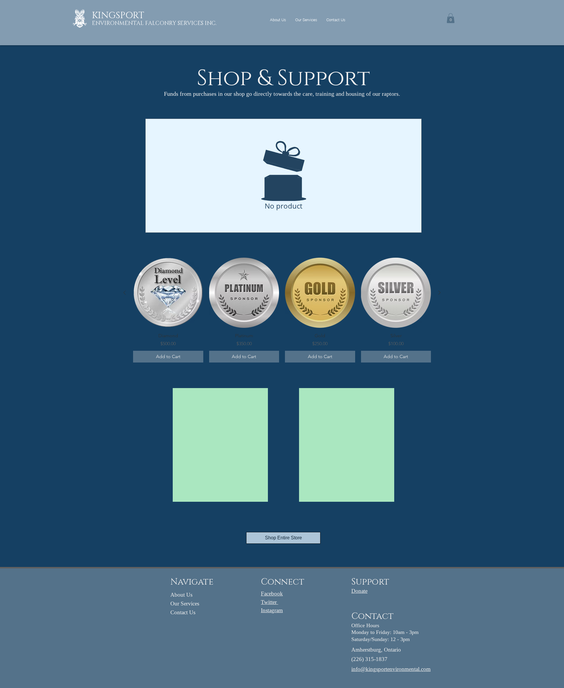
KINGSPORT (118, 15)
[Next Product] (439, 292)
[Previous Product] (124, 292)
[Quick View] (168, 293)
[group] (282, 310)
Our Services (184, 603)
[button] (450, 18)
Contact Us (182, 612)
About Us (181, 595)
